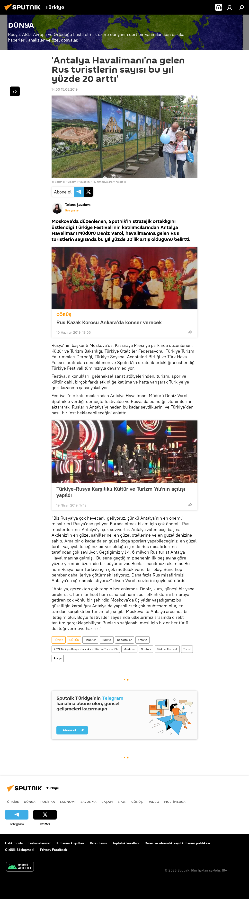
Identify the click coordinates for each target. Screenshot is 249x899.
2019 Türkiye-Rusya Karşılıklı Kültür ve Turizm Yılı (86, 649)
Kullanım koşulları (70, 843)
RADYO (153, 801)
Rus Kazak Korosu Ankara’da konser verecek (109, 322)
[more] (190, 332)
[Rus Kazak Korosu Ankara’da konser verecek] (124, 278)
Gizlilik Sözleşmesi (19, 849)
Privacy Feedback (53, 849)
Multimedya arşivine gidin (109, 181)
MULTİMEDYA (175, 801)
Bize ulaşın (98, 843)
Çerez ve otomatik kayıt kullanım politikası (177, 843)
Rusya (58, 658)
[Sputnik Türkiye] (23, 11)
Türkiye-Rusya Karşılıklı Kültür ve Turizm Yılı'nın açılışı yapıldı (120, 492)
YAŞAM (107, 801)
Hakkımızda (14, 843)
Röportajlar (124, 640)
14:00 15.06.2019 (65, 89)
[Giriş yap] (229, 7)
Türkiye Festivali (167, 649)
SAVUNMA (88, 801)
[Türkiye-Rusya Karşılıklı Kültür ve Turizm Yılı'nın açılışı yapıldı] (124, 451)
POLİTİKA (47, 801)
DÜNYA (58, 640)
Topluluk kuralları (126, 843)
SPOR (122, 801)
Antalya (142, 640)
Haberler (90, 640)
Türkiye (106, 640)
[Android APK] (19, 867)
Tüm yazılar (72, 210)
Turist (187, 649)
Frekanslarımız (39, 843)
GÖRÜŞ (63, 315)
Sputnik (146, 649)
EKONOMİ (68, 801)
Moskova (129, 649)
